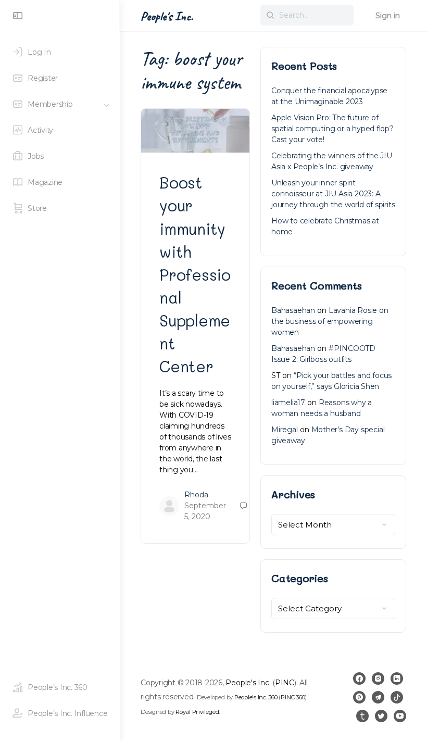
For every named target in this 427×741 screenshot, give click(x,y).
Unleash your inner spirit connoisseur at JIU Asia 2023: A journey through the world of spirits (333, 193)
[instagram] (378, 678)
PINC (284, 682)
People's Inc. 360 (256, 697)
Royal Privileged (197, 711)
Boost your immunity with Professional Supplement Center (195, 274)
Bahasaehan (293, 310)
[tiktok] (397, 697)
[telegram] (378, 697)
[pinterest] (359, 697)
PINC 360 (293, 697)
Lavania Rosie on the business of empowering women (329, 321)
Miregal (284, 429)
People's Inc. (167, 16)
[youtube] (400, 716)
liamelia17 (288, 402)
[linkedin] (397, 678)
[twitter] (381, 716)
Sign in (387, 15)
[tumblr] (362, 716)
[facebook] (359, 678)
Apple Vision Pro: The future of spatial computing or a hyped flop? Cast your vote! (332, 128)
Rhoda (196, 494)
